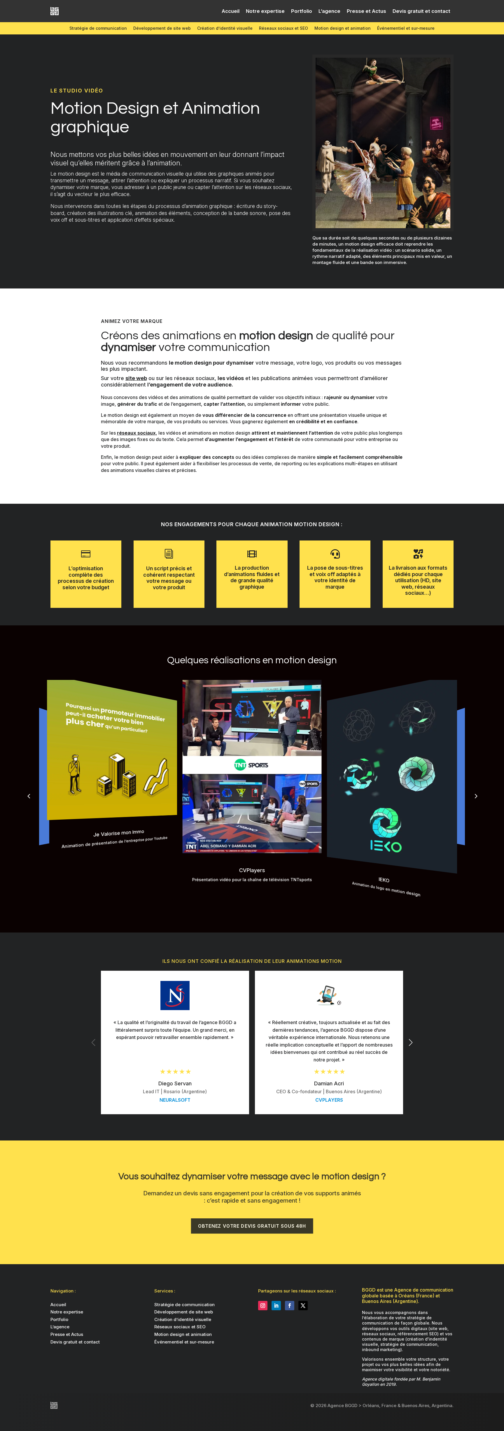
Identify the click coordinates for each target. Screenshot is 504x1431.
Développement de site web (162, 28)
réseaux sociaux (136, 433)
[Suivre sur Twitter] (303, 1305)
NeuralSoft (175, 1100)
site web (136, 378)
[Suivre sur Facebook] (289, 1305)
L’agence (329, 11)
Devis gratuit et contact (421, 11)
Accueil (230, 11)
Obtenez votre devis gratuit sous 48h (252, 1226)
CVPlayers (329, 1100)
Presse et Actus (366, 11)
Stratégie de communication (98, 28)
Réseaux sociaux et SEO (283, 28)
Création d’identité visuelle (225, 28)
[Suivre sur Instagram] (262, 1305)
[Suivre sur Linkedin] (276, 1305)
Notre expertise (265, 11)
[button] (475, 796)
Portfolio (301, 11)
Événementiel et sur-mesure (406, 28)
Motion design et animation (342, 28)
